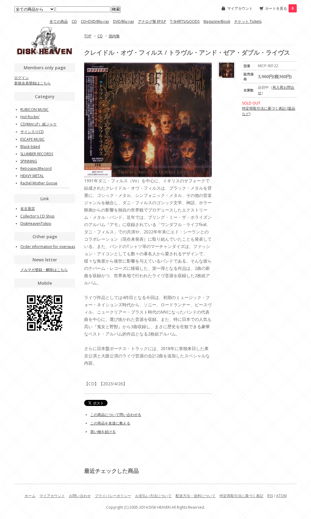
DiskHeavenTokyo (35, 223)
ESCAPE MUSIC (32, 139)
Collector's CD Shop (37, 216)
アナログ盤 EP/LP (152, 21)
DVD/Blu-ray (123, 21)
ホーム (30, 495)
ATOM (281, 495)
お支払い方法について (153, 495)
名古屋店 (27, 208)
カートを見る (279, 8)
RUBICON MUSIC (34, 109)
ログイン (21, 77)
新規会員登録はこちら (32, 83)
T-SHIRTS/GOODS (185, 21)
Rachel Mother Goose (38, 183)
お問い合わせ (80, 495)
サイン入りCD (32, 131)
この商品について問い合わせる (115, 414)
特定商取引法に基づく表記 (241, 495)
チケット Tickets (247, 21)
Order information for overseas (47, 246)
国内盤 (114, 36)
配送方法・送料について (196, 495)
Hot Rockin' (30, 116)
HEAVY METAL (32, 175)
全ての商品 (59, 21)
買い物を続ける (103, 431)
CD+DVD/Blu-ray (95, 21)
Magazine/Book (216, 21)
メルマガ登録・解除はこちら (44, 269)
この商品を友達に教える (110, 423)
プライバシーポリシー (113, 495)
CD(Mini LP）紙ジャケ (38, 124)
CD (74, 21)
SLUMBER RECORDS (36, 153)
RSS (270, 495)
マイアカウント (240, 8)
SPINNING (28, 161)
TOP (87, 36)
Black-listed (30, 146)
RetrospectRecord (36, 168)
